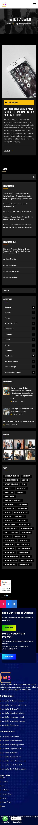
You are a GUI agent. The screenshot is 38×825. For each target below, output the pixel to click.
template (7, 537)
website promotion (10, 565)
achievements (26, 476)
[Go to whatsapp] (5, 818)
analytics (25, 480)
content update (21, 488)
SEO (6, 532)
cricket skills (9, 492)
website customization (11, 557)
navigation (8, 516)
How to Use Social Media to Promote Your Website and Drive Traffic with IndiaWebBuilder (19, 112)
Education (19, 334)
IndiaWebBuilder (22, 508)
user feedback (9, 545)
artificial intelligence (11, 484)
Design (19, 318)
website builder (9, 549)
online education (19, 516)
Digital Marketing (13, 102)
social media (14, 532)
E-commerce (19, 329)
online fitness (9, 520)
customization (9, 504)
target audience (26, 532)
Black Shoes (14, 271)
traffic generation (10, 541)
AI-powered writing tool (11, 480)
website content (10, 553)
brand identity (9, 488)
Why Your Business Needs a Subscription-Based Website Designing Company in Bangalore (16, 251)
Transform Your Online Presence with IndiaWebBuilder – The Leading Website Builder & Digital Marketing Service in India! (17, 196)
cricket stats (20, 492)
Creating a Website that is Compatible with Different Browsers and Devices (18, 218)
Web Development (19, 361)
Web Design (19, 356)
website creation (23, 553)
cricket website (9, 496)
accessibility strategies (12, 476)
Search (4, 168)
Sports (19, 345)
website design (19, 367)
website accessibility (23, 545)
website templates (25, 565)
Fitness (19, 340)
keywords (7, 512)
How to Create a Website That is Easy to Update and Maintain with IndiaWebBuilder (17, 226)
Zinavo (5, 249)
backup (23, 484)
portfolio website (10, 524)
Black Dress (14, 278)
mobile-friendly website (21, 512)
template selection (19, 537)
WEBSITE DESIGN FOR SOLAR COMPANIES (18, 212)
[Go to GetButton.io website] (5, 823)
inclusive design (9, 508)
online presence (21, 520)
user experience (24, 541)
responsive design (24, 524)
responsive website (26, 528)
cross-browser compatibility (13, 500)
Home (9, 24)
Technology (19, 350)
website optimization (11, 561)
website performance (27, 561)
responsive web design (11, 528)
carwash (19, 313)
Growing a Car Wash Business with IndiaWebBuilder (15, 205)
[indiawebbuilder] (4, 4)
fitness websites (22, 504)
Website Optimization (19, 372)
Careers (19, 307)
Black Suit (13, 259)
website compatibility (24, 549)
